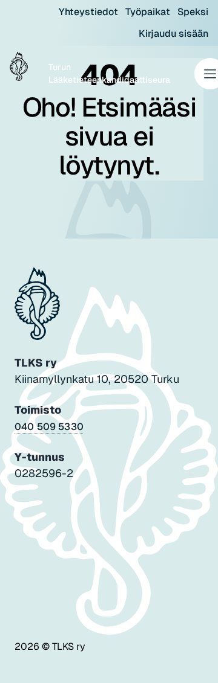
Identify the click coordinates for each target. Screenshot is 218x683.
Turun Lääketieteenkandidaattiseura (109, 73)
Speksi (192, 11)
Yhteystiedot (88, 11)
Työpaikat (147, 11)
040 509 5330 (49, 426)
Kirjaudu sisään (173, 33)
